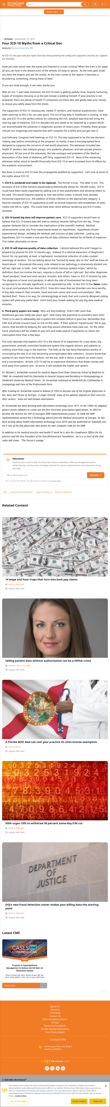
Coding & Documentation (21, 492)
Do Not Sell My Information (55, 1028)
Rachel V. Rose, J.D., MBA (19, 665)
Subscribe (94, 475)
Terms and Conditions (55, 1025)
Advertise (55, 1009)
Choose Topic (52, 11)
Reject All (98, 1101)
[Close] (106, 1086)
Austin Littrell (14, 746)
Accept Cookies (79, 1101)
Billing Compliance (63, 492)
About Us (55, 1006)
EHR (5, 492)
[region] (55, 1094)
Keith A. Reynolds (16, 584)
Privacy (55, 1022)
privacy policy (56, 481)
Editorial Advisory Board (55, 1019)
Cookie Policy (20, 1096)
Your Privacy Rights (55, 1032)
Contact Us (55, 1016)
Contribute (55, 1012)
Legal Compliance (44, 492)
